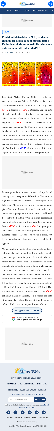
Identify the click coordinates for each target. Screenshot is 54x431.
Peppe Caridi (8, 52)
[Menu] (3, 4)
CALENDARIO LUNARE (28, 390)
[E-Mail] (44, 412)
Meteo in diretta (40, 11)
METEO (40, 378)
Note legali (26, 417)
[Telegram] (30, 412)
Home (9, 11)
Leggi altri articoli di (28, 310)
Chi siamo (9, 417)
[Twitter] (23, 412)
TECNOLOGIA (13, 390)
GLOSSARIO (42, 390)
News (17, 11)
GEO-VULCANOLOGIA (14, 384)
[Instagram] (15, 412)
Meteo (26, 11)
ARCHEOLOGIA (41, 384)
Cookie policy (43, 417)
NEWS (7, 32)
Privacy (34, 417)
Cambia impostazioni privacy (27, 422)
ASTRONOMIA (29, 384)
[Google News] (37, 412)
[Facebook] (8, 412)
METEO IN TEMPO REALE (26, 378)
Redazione (18, 417)
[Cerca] (50, 4)
